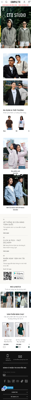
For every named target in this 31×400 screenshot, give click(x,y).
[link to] (8, 388)
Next (29, 27)
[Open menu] (2, 2)
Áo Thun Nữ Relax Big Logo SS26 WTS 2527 (20, 341)
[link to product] (8, 329)
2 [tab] (13, 47)
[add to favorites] (10, 325)
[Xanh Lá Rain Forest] (17, 347)
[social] (4, 381)
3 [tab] (15, 47)
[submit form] (4, 375)
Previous (2, 27)
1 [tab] (12, 47)
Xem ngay (6, 233)
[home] (15, 2)
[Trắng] (4, 347)
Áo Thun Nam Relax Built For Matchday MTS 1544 (8, 341)
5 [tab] (18, 47)
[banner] (15, 27)
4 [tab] (17, 47)
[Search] (6, 2)
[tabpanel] (15, 27)
